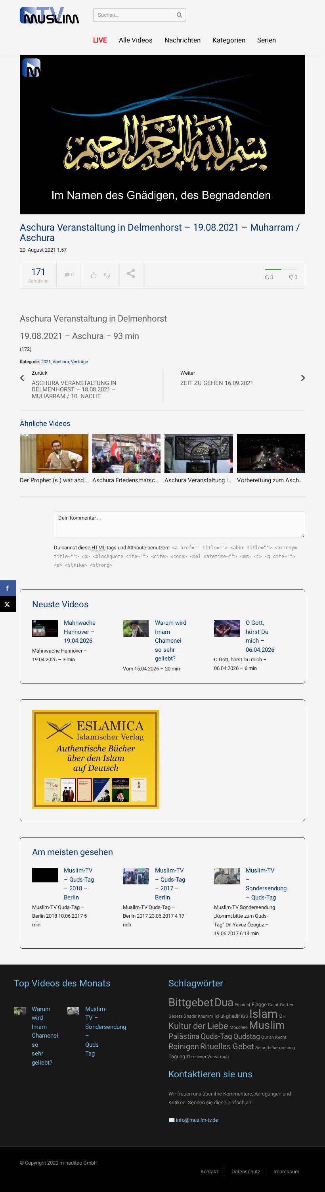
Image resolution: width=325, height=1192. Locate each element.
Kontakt (209, 1172)
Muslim (267, 1025)
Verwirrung (218, 1056)
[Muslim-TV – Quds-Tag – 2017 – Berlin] (136, 876)
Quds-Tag (216, 1036)
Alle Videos (136, 40)
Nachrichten (182, 40)
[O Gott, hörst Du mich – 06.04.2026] (227, 628)
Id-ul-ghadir (227, 1016)
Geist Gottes (280, 1004)
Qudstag (246, 1036)
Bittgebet (190, 1002)
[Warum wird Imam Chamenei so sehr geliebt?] (136, 628)
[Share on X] (8, 604)
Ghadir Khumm (198, 1016)
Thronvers (196, 1056)
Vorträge (79, 361)
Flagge (259, 1004)
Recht (281, 1037)
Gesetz (175, 1016)
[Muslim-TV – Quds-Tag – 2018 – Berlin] (45, 875)
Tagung (176, 1056)
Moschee (238, 1027)
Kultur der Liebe (198, 1026)
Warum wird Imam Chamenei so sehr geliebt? (170, 640)
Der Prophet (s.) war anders (56, 480)
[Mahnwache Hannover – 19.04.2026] (45, 628)
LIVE (100, 40)
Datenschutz (245, 1172)
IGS (244, 1016)
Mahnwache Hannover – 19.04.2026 (80, 631)
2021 (46, 361)
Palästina (183, 1036)
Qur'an (267, 1037)
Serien (266, 40)
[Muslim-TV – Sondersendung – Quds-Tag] (227, 876)
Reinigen (183, 1046)
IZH (282, 1016)
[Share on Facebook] (8, 588)
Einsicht (242, 1004)
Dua (223, 1002)
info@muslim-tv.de (197, 1120)
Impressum (286, 1172)
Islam (263, 1014)
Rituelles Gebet (227, 1046)
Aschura (61, 361)
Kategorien (228, 40)
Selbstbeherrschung (275, 1047)
